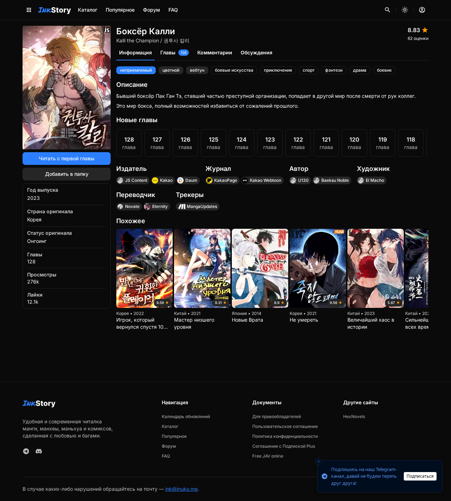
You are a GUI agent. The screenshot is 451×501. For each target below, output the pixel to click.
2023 (33, 198)
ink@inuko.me (181, 489)
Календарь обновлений (186, 416)
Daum (191, 180)
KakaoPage (225, 180)
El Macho (375, 180)
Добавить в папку (66, 174)
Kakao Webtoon (265, 180)
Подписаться (420, 476)
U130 (303, 180)
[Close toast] (318, 461)
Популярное (120, 10)
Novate (132, 206)
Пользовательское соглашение (285, 426)
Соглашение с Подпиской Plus (283, 446)
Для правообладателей (276, 416)
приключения (278, 70)
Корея (34, 219)
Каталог (87, 10)
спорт (309, 70)
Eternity (160, 206)
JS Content (136, 180)
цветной (170, 70)
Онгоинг (37, 241)
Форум (151, 10)
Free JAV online (267, 456)
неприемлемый (136, 70)
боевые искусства (234, 70)
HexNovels (354, 416)
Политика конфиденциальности (285, 436)
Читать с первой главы (66, 158)
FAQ (173, 10)
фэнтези (333, 70)
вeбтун (197, 70)
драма (359, 70)
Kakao (166, 180)
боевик (384, 70)
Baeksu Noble (335, 180)
